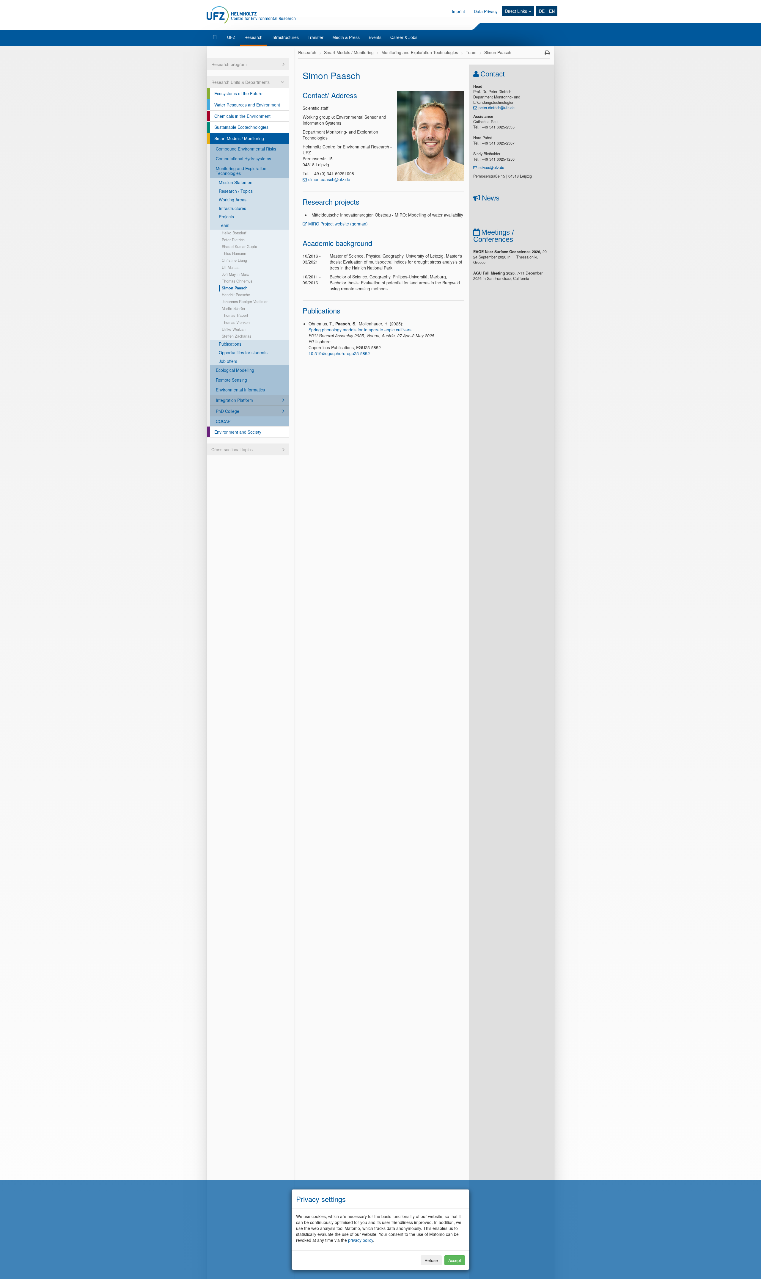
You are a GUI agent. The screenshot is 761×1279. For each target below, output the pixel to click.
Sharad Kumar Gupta (239, 246)
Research (253, 37)
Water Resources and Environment (247, 105)
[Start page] (215, 37)
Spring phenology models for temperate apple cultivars (360, 330)
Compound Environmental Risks (246, 149)
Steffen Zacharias (236, 336)
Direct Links (516, 11)
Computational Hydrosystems (243, 159)
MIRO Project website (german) (338, 224)
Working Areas (232, 200)
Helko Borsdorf (234, 233)
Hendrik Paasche (236, 294)
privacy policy (360, 1240)
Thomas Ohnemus (237, 281)
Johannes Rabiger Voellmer (245, 301)
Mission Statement (236, 182)
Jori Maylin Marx (235, 274)
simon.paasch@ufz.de (329, 179)
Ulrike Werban (234, 329)
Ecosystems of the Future (238, 93)
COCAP (223, 421)
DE (542, 11)
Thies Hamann (234, 253)
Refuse (431, 1260)
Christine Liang (234, 260)
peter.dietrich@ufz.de (497, 107)
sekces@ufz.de (491, 167)
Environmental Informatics (240, 390)
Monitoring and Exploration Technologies (241, 170)
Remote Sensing (231, 380)
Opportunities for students (243, 352)
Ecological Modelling (235, 370)
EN (552, 11)
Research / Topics (236, 191)
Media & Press (346, 37)
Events (375, 37)
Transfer (315, 37)
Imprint (458, 11)
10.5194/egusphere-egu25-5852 (339, 353)
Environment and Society (237, 432)
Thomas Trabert (235, 315)
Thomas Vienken (236, 322)
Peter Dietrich (233, 239)
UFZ (231, 37)
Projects (226, 217)
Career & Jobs (403, 37)
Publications (230, 344)
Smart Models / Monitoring (239, 138)
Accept (454, 1260)
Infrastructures (285, 37)
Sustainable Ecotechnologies (241, 127)
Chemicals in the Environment (242, 116)
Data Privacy (486, 11)
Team (224, 225)
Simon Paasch (235, 288)
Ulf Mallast (231, 267)
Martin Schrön (233, 308)
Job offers (228, 361)
